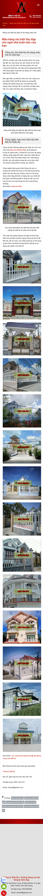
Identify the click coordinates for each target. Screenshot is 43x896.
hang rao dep (30, 802)
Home (5, 23)
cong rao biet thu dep (15, 802)
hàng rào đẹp (16, 186)
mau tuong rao (17, 798)
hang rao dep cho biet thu (12, 806)
